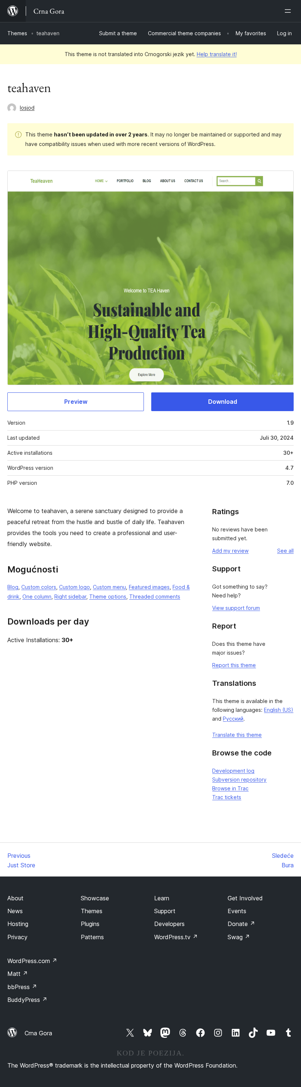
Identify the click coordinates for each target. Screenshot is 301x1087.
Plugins (90, 923)
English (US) (278, 710)
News (15, 911)
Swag (239, 937)
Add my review (230, 551)
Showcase (95, 898)
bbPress (22, 987)
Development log (233, 771)
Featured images (149, 587)
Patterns (92, 937)
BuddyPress (27, 999)
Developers (169, 923)
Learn (161, 898)
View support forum (236, 608)
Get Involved (245, 898)
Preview (75, 401)
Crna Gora (38, 1033)
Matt (17, 973)
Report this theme (234, 665)
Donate (241, 923)
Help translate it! (217, 54)
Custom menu (109, 587)
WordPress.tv (176, 937)
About (15, 898)
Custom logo (74, 587)
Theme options (107, 596)
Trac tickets (226, 797)
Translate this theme (237, 735)
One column (36, 596)
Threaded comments (154, 596)
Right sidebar (70, 596)
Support (164, 911)
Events (237, 911)
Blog (12, 587)
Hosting (17, 923)
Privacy (17, 937)
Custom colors (38, 587)
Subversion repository (239, 779)
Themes (17, 33)
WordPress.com (32, 961)
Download (222, 401)
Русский (233, 718)
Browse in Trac (230, 788)
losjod (27, 108)
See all (285, 551)
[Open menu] (289, 11)
